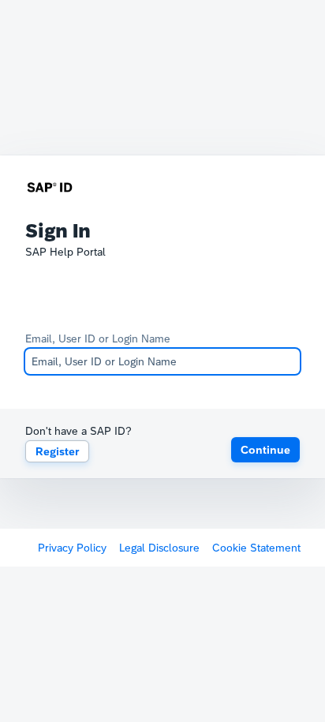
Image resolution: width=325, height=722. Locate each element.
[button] (265, 449)
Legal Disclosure (159, 547)
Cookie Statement (256, 547)
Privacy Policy (72, 547)
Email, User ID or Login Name (97, 338)
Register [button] (57, 451)
